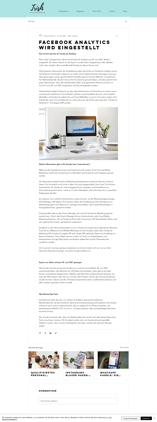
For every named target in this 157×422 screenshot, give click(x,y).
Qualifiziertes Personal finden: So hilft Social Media (43, 374)
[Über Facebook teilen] (40, 333)
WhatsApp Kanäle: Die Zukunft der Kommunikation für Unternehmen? (112, 374)
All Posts (31, 21)
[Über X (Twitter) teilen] (45, 333)
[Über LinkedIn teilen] (50, 333)
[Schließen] (154, 418)
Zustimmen (146, 418)
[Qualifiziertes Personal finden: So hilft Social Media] (43, 360)
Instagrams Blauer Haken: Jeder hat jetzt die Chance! (77, 374)
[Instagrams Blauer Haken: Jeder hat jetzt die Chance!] (78, 360)
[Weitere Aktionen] (116, 36)
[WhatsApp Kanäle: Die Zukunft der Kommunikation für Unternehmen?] (113, 360)
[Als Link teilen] (56, 333)
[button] (63, 11)
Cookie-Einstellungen (130, 418)
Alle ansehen (124, 347)
